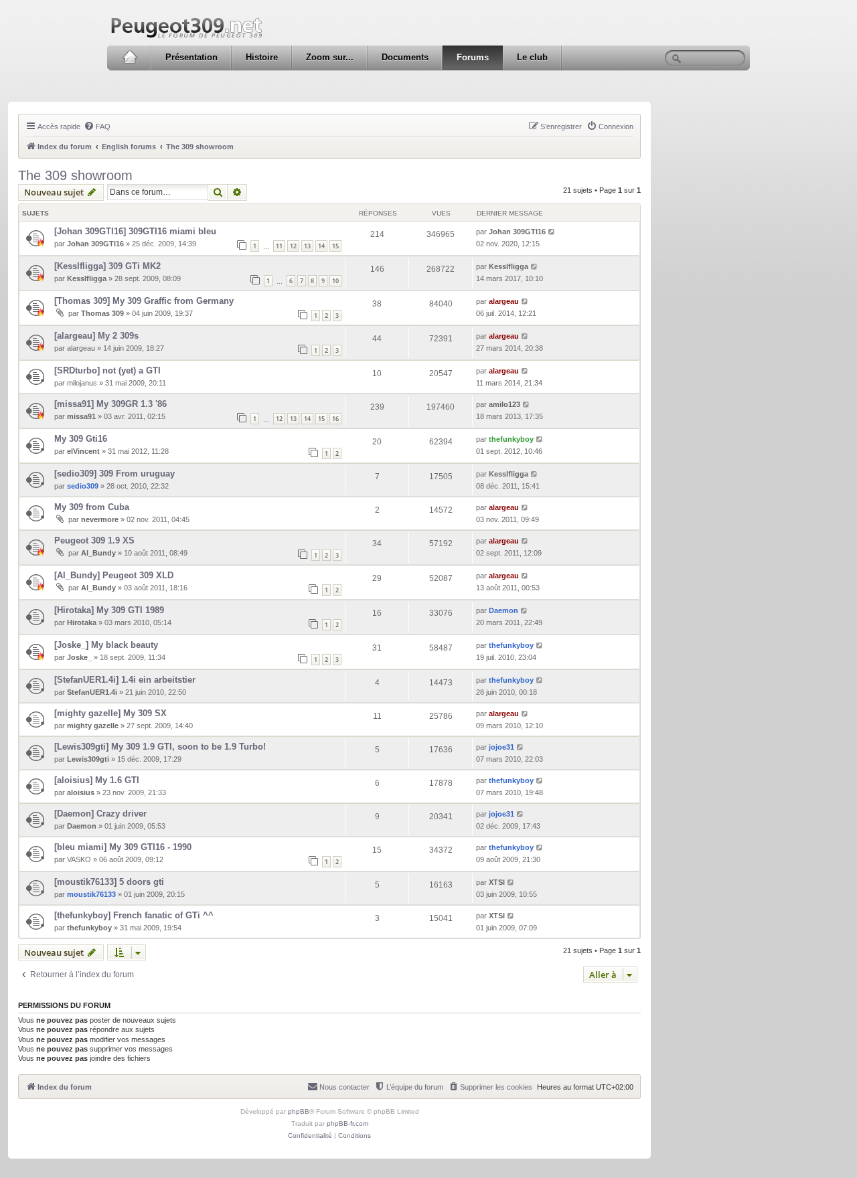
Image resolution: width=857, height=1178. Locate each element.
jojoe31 (501, 747)
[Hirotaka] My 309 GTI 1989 (109, 610)
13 (307, 246)
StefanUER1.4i (92, 692)
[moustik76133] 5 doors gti (109, 882)
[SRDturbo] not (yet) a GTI (107, 370)
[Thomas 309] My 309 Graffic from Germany (144, 301)
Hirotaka (81, 622)
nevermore (100, 519)
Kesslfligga (86, 278)
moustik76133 (91, 894)
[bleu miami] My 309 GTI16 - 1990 (122, 847)
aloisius (80, 792)
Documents (405, 57)
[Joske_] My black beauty (106, 645)
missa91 (81, 416)
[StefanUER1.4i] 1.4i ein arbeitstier (125, 680)
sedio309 (82, 486)
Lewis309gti (88, 759)
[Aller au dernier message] (552, 232)
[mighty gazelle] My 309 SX (110, 713)
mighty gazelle (93, 726)
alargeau (504, 301)
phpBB (298, 1111)
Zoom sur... (330, 57)
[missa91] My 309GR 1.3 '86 (110, 404)
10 (335, 280)
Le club (532, 57)
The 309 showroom (75, 175)
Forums (473, 57)
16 (335, 418)
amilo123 (504, 404)
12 (293, 246)
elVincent (83, 451)
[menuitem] (97, 126)
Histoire (262, 57)
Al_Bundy (98, 553)
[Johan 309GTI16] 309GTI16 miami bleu (135, 231)
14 (321, 246)
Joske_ (79, 657)
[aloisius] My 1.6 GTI (96, 780)
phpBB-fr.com (347, 1123)
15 (335, 246)
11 (279, 246)
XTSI (497, 882)
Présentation (191, 57)
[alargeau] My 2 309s (96, 336)
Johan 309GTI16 (95, 244)
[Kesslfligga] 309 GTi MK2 (107, 266)
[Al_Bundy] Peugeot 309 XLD (113, 575)
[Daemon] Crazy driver (100, 814)
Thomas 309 (102, 313)
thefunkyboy (511, 439)
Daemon (503, 610)
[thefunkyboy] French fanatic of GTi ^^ (134, 915)
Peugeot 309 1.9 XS (94, 540)
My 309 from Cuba (91, 507)
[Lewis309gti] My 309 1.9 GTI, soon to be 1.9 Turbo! (160, 747)
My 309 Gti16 (80, 439)
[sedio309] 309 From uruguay (114, 474)
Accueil (129, 58)
